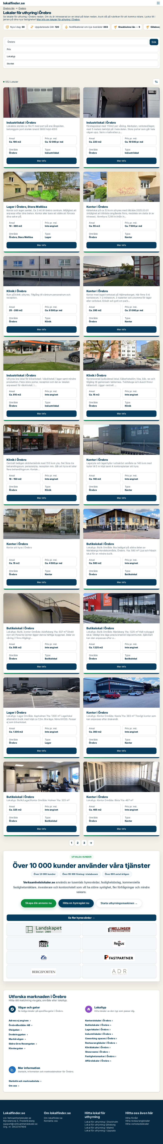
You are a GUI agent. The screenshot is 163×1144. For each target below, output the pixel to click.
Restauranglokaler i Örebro (100, 1042)
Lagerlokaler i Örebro (97, 1029)
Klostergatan (16, 1048)
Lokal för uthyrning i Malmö (99, 1127)
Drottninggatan (17, 1034)
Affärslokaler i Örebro (97, 1060)
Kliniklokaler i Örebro (97, 1047)
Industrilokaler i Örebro (98, 1034)
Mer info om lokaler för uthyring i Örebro (58, 19)
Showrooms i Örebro (96, 1051)
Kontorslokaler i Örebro (98, 1020)
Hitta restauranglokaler (137, 1120)
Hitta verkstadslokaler (137, 1123)
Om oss (13, 1085)
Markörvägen (16, 1039)
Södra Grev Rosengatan (22, 1043)
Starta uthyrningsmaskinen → (119, 903)
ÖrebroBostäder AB (19, 1025)
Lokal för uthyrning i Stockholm (101, 1121)
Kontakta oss (51, 1120)
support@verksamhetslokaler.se (20, 1123)
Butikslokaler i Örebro (97, 1025)
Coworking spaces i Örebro (100, 1038)
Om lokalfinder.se (53, 1118)
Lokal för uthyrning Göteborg (100, 1124)
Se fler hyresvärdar (81, 917)
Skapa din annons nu (38, 903)
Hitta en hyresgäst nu (76, 903)
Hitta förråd (131, 1118)
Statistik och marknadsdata (24, 1081)
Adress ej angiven (19, 1020)
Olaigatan (14, 1029)
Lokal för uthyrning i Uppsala (100, 1130)
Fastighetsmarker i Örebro (99, 1056)
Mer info (41, 160)
